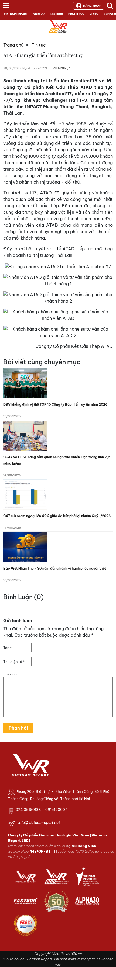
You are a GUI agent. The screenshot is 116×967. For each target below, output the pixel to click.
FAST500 (56, 14)
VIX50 (94, 14)
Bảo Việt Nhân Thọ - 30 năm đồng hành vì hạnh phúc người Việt (54, 568)
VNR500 (39, 14)
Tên (7, 648)
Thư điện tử (14, 662)
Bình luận (10, 674)
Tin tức (39, 45)
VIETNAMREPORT (16, 14)
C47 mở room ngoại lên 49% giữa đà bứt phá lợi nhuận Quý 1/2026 (57, 516)
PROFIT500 (76, 14)
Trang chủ (13, 45)
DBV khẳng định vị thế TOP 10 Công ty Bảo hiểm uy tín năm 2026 (55, 404)
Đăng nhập (92, 6)
